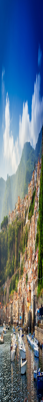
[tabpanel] (21, 98)
